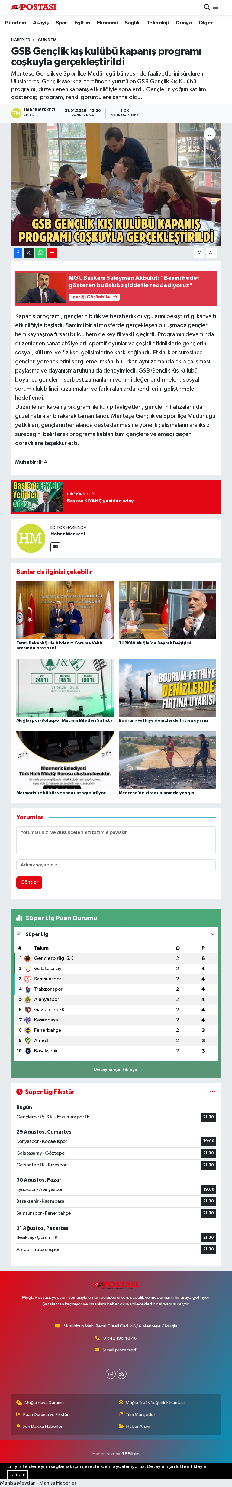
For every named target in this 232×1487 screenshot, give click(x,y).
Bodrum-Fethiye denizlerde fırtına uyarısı (163, 720)
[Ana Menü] (215, 7)
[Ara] (207, 7)
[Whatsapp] (111, 1374)
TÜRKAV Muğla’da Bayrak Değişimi (155, 643)
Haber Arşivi (138, 1426)
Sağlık (132, 23)
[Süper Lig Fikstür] (213, 1092)
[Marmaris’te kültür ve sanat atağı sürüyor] (65, 760)
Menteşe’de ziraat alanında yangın (156, 793)
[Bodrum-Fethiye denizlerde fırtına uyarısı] (167, 687)
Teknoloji (158, 23)
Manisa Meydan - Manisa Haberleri (39, 1483)
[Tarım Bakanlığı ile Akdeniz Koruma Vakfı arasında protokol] (65, 610)
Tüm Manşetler (140, 1414)
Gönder (29, 882)
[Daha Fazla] (52, 253)
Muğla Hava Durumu (44, 1402)
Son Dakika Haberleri (43, 1426)
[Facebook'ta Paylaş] (18, 253)
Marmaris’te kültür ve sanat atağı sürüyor (61, 793)
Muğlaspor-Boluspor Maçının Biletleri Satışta (64, 720)
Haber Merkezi (67, 533)
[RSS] (122, 1374)
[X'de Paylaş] (29, 253)
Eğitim (82, 23)
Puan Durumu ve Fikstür (46, 1414)
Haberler (20, 40)
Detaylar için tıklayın (116, 1069)
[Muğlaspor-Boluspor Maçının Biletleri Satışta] (65, 687)
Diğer (206, 23)
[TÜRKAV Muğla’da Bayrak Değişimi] (167, 610)
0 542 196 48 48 (120, 1338)
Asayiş (41, 23)
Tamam (17, 1474)
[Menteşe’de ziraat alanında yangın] (167, 760)
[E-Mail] (55, 547)
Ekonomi (107, 23)
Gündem (15, 23)
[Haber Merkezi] (30, 538)
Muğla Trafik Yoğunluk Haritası (155, 1402)
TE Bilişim (131, 1454)
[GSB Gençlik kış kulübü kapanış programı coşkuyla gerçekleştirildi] (116, 184)
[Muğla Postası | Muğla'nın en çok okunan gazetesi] (33, 7)
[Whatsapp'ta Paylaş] (40, 253)
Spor (61, 23)
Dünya (184, 23)
